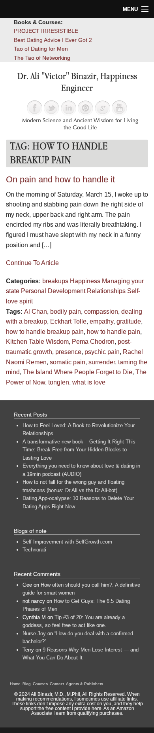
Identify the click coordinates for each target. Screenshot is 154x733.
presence (68, 352)
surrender (101, 362)
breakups (55, 281)
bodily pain (65, 311)
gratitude (128, 321)
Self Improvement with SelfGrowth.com (67, 542)
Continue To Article (32, 262)
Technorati (34, 550)
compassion (101, 311)
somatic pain (67, 362)
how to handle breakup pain (45, 331)
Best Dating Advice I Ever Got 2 (53, 40)
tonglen (58, 382)
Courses (40, 684)
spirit (26, 301)
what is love (88, 382)
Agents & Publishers (84, 684)
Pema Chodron (93, 341)
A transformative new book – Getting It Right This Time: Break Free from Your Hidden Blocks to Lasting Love (79, 450)
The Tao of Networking (42, 58)
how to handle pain (113, 331)
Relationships (106, 291)
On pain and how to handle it (60, 179)
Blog (27, 684)
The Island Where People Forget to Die (77, 372)
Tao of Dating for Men (41, 48)
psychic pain (102, 352)
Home (15, 684)
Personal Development (53, 291)
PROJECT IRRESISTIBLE (46, 31)
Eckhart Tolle (68, 321)
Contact (57, 684)
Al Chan (35, 311)
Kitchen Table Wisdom (37, 341)
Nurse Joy (34, 633)
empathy (101, 321)
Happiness (85, 281)
